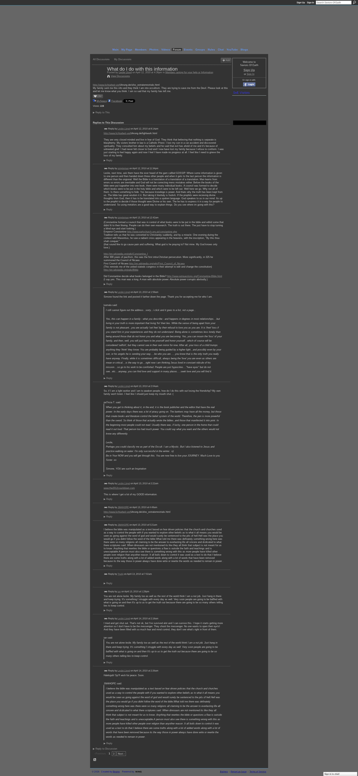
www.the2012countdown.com (119, 488)
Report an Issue (239, 771)
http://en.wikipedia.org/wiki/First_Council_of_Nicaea (157, 263)
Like (99, 96)
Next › (121, 753)
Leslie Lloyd (125, 72)
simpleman (123, 168)
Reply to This (101, 112)
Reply (108, 160)
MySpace (102, 101)
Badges (224, 771)
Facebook (117, 101)
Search (354, 2)
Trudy (120, 574)
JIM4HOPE (123, 507)
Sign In (310, 2)
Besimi (116, 771)
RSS (95, 759)
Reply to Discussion (105, 748)
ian (119, 591)
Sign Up (301, 2)
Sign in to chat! (332, 774)
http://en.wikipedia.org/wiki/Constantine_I (126, 253)
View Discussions (120, 76)
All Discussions (101, 59)
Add (228, 60)
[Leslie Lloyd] (99, 77)
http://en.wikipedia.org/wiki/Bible (121, 269)
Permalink (106, 129)
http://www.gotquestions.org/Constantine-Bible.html (194, 276)
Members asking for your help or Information (189, 72)
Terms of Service (257, 771)
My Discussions (122, 59)
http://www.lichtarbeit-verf (106, 84)
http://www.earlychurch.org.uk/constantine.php (152, 231)
